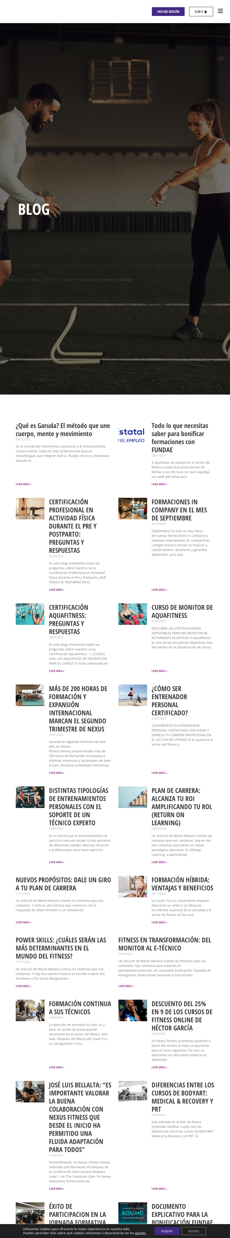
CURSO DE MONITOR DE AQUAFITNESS (182, 611)
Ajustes (193, 1231)
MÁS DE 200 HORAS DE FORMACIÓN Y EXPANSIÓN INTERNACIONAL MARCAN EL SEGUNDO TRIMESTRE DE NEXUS (78, 708)
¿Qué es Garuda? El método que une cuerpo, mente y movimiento (63, 429)
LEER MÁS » (23, 484)
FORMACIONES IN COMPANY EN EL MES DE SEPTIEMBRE (179, 509)
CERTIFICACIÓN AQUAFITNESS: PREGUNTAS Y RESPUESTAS (68, 619)
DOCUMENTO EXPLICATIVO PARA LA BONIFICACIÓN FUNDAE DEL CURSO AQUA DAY (182, 1218)
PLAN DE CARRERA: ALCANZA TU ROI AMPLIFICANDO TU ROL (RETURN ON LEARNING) (182, 806)
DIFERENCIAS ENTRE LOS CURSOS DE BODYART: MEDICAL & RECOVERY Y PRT (183, 1097)
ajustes (140, 1233)
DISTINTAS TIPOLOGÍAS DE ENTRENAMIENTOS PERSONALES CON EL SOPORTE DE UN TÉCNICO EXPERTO (78, 806)
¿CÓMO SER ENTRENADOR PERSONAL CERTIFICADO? (170, 700)
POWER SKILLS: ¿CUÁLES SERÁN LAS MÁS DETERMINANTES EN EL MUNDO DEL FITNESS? (61, 948)
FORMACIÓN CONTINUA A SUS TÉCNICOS (80, 1007)
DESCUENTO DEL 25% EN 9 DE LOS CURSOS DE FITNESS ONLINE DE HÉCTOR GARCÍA (182, 1015)
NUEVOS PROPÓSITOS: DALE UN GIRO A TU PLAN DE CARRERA (63, 883)
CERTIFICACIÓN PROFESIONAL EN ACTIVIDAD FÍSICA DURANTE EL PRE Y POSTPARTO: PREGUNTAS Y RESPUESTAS (73, 526)
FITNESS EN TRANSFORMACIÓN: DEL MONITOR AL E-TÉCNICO (164, 944)
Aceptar (167, 1231)
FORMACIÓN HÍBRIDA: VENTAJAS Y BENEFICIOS (182, 883)
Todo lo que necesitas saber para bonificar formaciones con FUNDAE (180, 437)
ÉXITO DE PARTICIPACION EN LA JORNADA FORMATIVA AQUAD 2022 (77, 1218)
